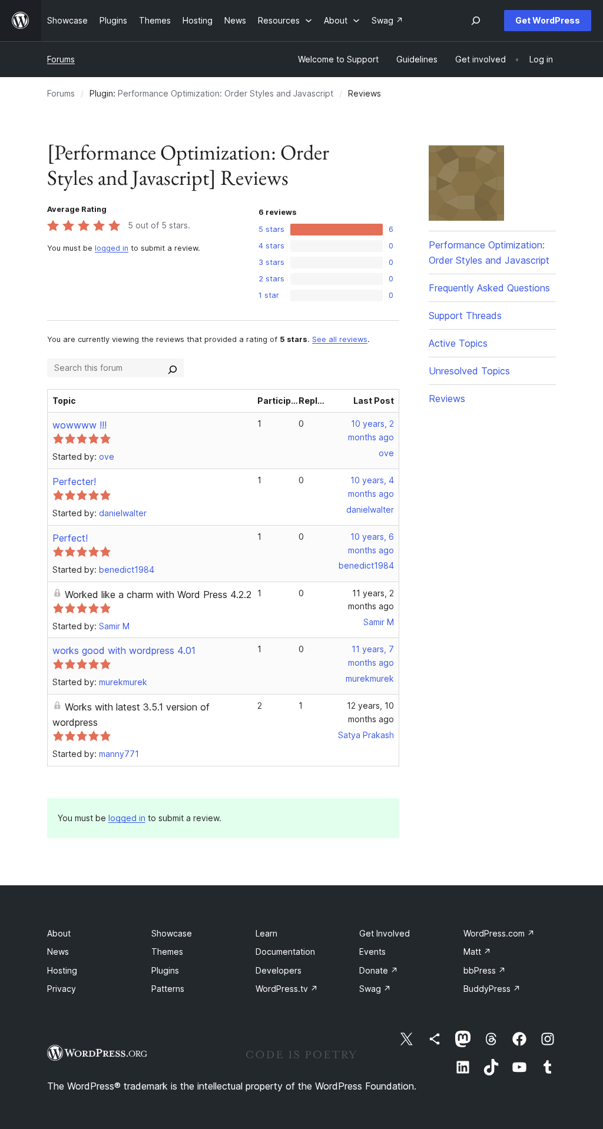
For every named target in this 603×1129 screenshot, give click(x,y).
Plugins (165, 970)
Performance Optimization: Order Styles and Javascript (225, 93)
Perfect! (70, 538)
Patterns (167, 989)
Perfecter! (74, 481)
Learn (266, 933)
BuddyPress (492, 989)
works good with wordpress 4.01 (124, 650)
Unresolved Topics (469, 371)
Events (372, 952)
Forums (61, 59)
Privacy (61, 989)
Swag (375, 989)
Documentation (285, 952)
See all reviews (339, 339)
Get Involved (384, 933)
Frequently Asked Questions (489, 288)
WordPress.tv (287, 989)
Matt (477, 952)
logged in (111, 248)
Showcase (171, 933)
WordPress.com (499, 933)
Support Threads (465, 315)
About (59, 933)
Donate (378, 970)
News (58, 952)
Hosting (62, 970)
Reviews (447, 398)
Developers (279, 970)
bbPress (484, 970)
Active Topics (458, 343)
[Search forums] (172, 367)
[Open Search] (475, 20)
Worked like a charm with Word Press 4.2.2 (158, 594)
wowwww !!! (79, 425)
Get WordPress (547, 20)
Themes (167, 952)
